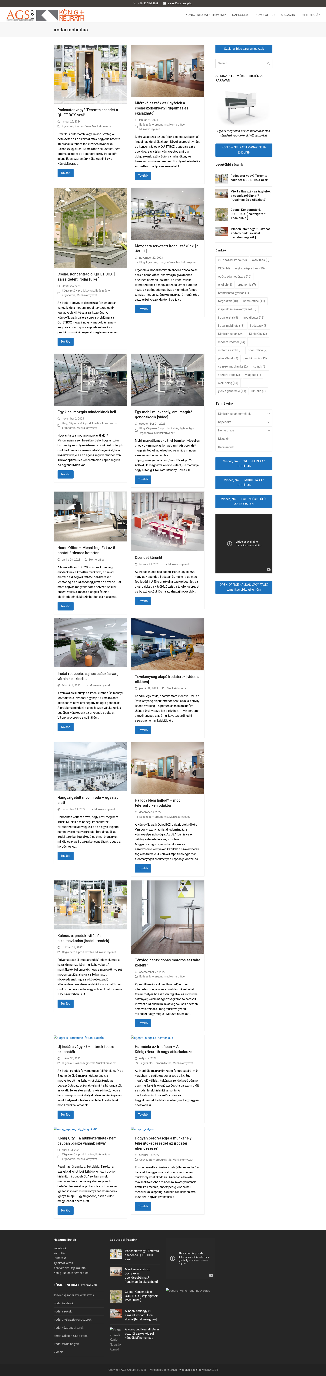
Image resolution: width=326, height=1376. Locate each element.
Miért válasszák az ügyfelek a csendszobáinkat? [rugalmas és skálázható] (161, 108)
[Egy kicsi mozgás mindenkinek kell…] (90, 379)
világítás (253, 375)
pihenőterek (228, 358)
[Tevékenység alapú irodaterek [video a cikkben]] (167, 644)
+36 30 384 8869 (148, 3)
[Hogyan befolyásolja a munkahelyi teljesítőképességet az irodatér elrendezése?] (142, 1129)
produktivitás (255, 358)
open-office (257, 350)
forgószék (228, 301)
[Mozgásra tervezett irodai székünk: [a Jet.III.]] (167, 213)
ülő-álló (258, 391)
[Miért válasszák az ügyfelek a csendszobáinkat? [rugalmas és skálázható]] (167, 70)
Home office (177, 124)
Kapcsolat (224, 422)
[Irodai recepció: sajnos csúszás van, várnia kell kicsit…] (90, 642)
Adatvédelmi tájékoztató (70, 1268)
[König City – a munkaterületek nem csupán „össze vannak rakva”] (76, 1129)
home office (254, 301)
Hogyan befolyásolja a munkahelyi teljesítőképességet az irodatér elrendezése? (163, 1143)
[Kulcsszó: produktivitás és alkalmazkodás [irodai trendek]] (90, 905)
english (225, 284)
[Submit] (268, 63)
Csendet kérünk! (148, 557)
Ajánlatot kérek (63, 1263)
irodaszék (259, 325)
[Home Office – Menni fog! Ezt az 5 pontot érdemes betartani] (90, 516)
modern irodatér (231, 342)
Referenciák (226, 447)
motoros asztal (230, 350)
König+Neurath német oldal (71, 1273)
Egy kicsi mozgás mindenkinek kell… (88, 412)
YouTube (59, 1253)
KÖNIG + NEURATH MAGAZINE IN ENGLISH (244, 150)
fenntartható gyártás (233, 293)
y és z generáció (232, 391)
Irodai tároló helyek (66, 1344)
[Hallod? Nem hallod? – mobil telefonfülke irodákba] (167, 768)
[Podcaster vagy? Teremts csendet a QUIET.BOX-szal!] (90, 74)
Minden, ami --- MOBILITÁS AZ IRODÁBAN (244, 482)
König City (258, 334)
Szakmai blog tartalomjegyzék (244, 48)
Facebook (60, 1248)
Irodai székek (63, 1311)
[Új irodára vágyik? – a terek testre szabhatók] (79, 1037)
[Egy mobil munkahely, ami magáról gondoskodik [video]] (167, 379)
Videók (58, 1352)
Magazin (223, 439)
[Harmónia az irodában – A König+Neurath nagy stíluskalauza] (152, 1037)
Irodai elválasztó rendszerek (72, 1319)
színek (259, 366)
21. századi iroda (232, 260)
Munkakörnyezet (102, 126)
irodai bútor (253, 317)
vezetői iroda (229, 375)
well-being (228, 383)
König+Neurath (231, 334)
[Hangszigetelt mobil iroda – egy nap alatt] (90, 766)
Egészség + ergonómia (76, 126)
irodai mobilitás (231, 325)
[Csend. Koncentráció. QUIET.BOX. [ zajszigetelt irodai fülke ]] (90, 227)
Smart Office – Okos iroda (71, 1336)
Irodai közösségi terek (69, 1327)
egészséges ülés (250, 268)
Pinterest (60, 1258)
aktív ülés (260, 260)
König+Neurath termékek (234, 414)
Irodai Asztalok (64, 1303)
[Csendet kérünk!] (167, 521)
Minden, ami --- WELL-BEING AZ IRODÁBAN (244, 463)
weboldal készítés (190, 1369)
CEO (224, 268)
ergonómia (247, 284)
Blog (142, 262)
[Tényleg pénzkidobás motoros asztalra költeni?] (167, 917)
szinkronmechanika (233, 366)
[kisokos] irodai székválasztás (74, 1295)
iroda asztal (228, 317)
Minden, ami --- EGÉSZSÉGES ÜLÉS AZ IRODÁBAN (244, 501)
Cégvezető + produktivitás (78, 290)
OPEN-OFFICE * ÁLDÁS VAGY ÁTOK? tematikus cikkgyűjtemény (244, 587)
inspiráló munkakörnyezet (237, 309)
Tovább (65, 173)
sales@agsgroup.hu (180, 3)
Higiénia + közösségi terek (78, 1063)
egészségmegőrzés (234, 276)
